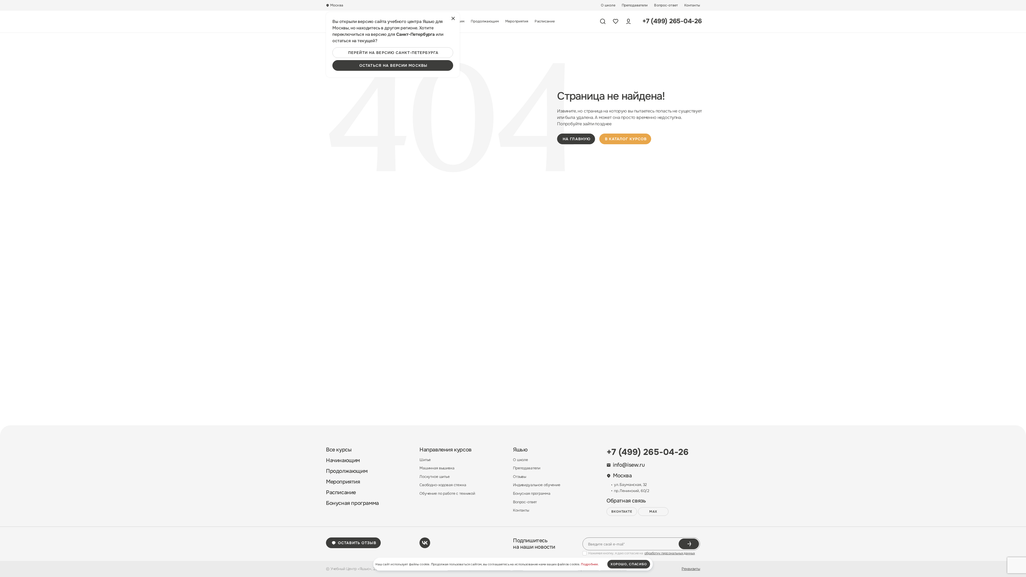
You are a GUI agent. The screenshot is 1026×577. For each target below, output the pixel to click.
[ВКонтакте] (424, 542)
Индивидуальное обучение (536, 484)
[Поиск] (603, 21)
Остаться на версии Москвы (393, 65)
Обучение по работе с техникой (447, 493)
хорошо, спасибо (629, 564)
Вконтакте (621, 511)
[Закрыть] (453, 18)
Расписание (544, 21)
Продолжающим (485, 21)
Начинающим (343, 460)
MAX (653, 511)
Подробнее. (590, 564)
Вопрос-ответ (666, 5)
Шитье (425, 459)
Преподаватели (635, 5)
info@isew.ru (629, 465)
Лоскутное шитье (434, 476)
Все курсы (338, 450)
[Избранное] (615, 21)
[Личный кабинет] (628, 21)
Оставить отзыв (357, 542)
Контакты (692, 5)
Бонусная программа (352, 503)
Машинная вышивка (436, 468)
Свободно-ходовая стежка (442, 484)
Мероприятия (516, 21)
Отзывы (519, 476)
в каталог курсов (626, 139)
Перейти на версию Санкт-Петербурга (393, 52)
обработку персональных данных (669, 553)
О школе (608, 5)
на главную (576, 139)
